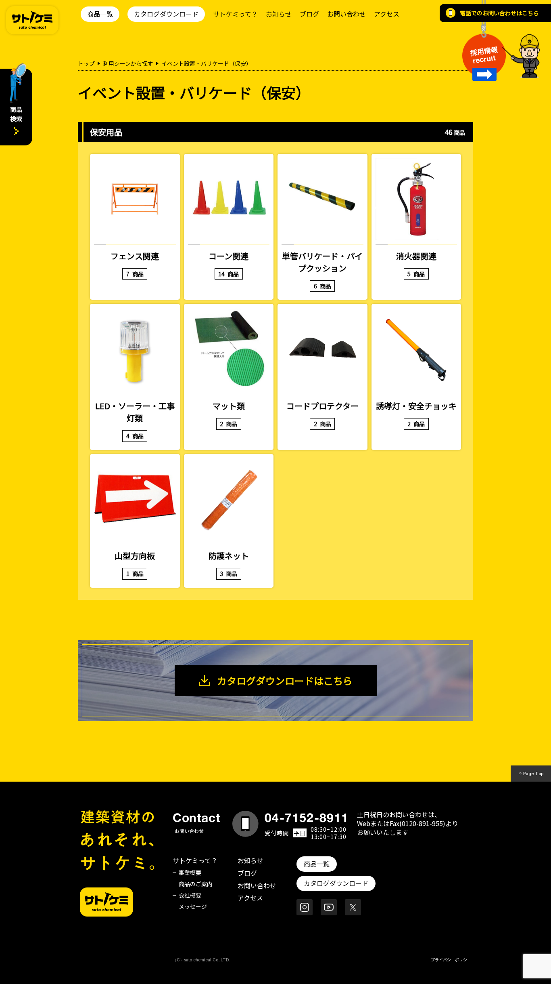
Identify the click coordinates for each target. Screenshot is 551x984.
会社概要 (190, 895)
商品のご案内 (196, 883)
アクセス (386, 14)
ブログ (309, 14)
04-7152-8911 (307, 817)
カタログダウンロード (166, 14)
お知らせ (279, 14)
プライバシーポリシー (451, 960)
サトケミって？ (235, 14)
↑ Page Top (531, 773)
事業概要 (190, 872)
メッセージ (193, 906)
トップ (86, 63)
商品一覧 (100, 14)
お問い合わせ (346, 14)
